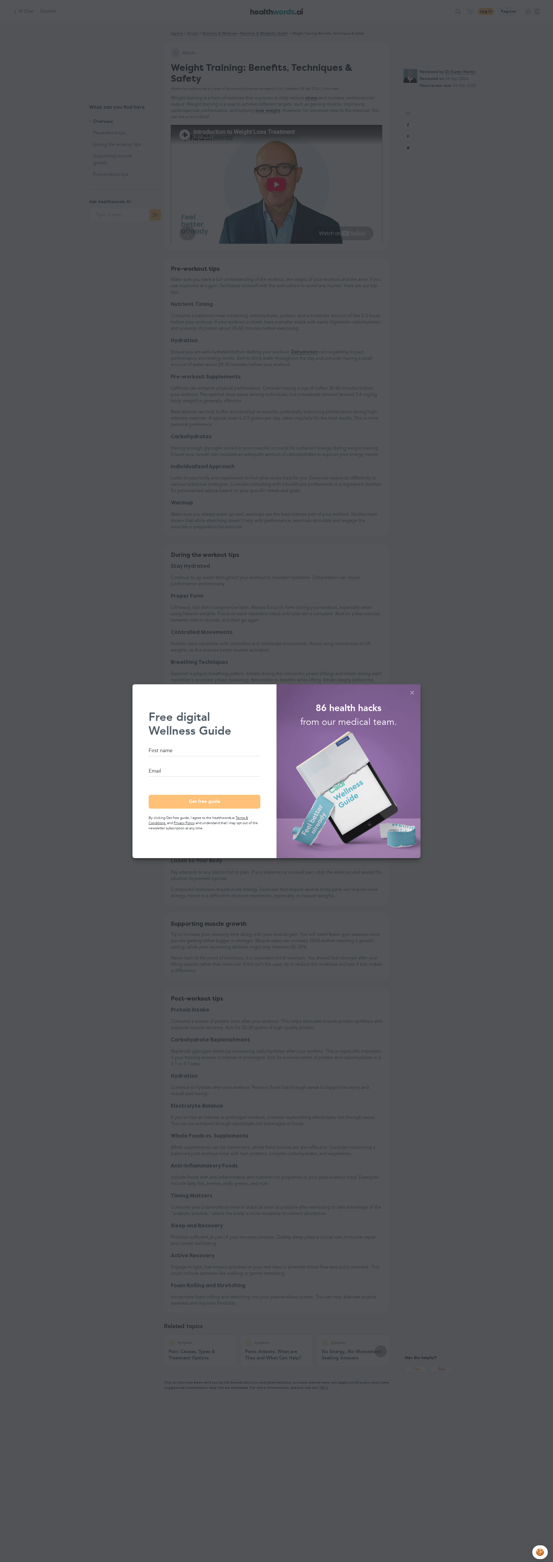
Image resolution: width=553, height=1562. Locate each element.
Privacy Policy (184, 823)
